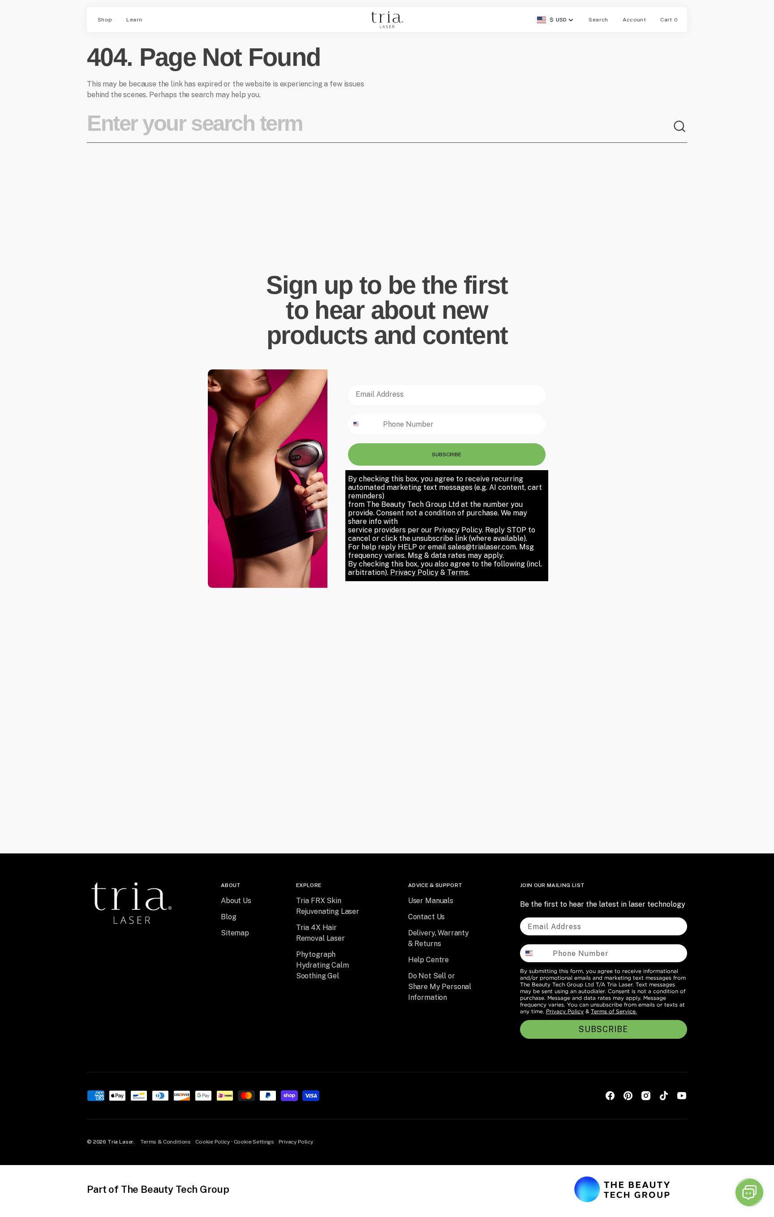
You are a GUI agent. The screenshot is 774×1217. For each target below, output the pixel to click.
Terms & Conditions (166, 1142)
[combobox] (380, 126)
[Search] (680, 127)
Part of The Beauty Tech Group (158, 1189)
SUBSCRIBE (446, 454)
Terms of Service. (614, 1011)
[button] (598, 19)
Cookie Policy (212, 1142)
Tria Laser (120, 1142)
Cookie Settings (254, 1142)
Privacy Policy (565, 1011)
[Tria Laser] (387, 19)
